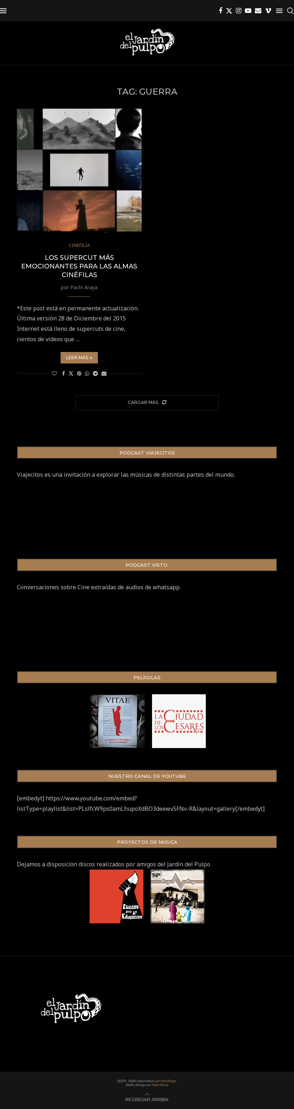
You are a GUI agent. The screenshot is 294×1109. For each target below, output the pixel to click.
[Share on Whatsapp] (87, 373)
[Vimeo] (268, 10)
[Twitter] (229, 10)
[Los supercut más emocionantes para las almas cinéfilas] (79, 170)
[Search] (290, 10)
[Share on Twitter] (71, 373)
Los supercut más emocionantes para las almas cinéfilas (79, 266)
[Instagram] (238, 10)
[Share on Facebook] (63, 373)
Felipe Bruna (160, 1085)
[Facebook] (220, 10)
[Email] (258, 10)
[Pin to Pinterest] (79, 373)
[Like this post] (54, 373)
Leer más (77, 357)
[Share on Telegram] (95, 373)
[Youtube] (248, 10)
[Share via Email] (103, 373)
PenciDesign (168, 1081)
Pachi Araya (84, 287)
